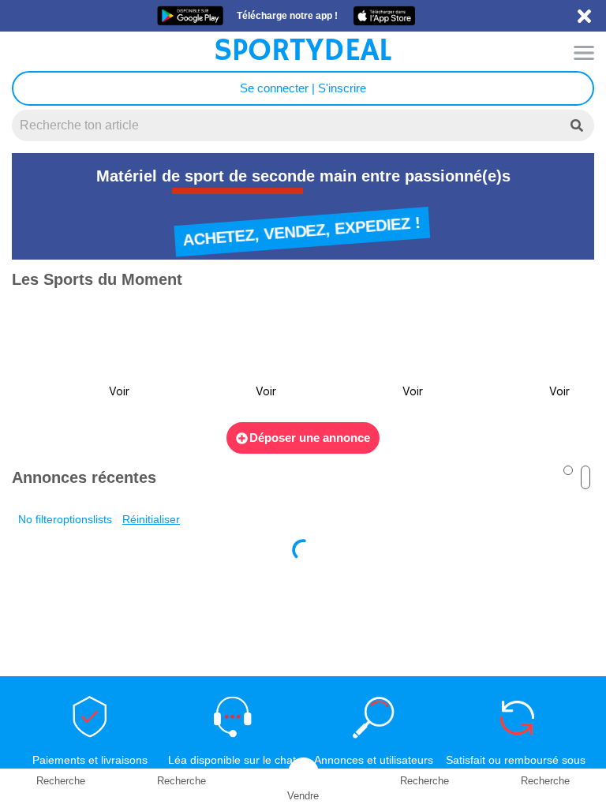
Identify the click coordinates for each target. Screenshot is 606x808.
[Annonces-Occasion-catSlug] (77, 356)
